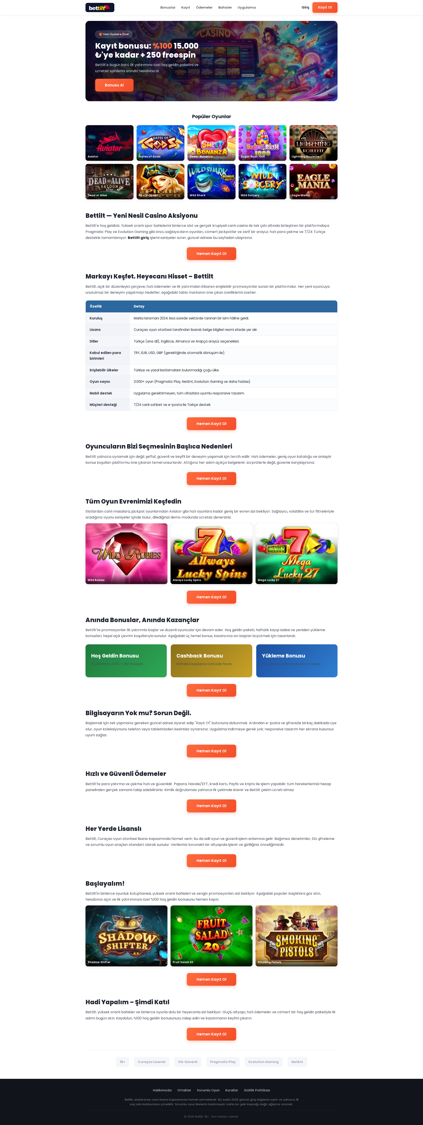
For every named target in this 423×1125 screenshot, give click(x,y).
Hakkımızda (162, 1090)
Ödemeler (204, 7)
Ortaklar (184, 1090)
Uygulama (247, 7)
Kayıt (185, 7)
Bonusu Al (114, 85)
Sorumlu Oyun (208, 1090)
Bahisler (225, 7)
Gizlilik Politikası (257, 1090)
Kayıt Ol (325, 7)
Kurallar (231, 1090)
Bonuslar (168, 7)
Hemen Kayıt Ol (211, 253)
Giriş (305, 7)
